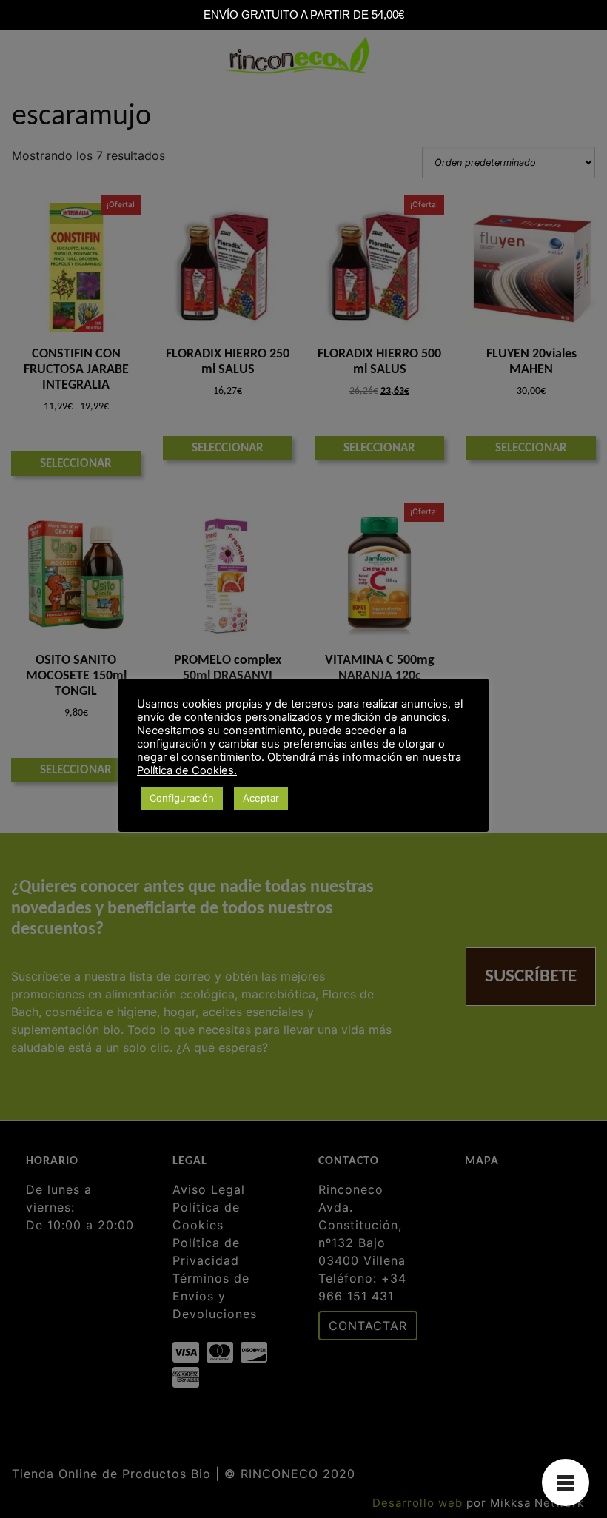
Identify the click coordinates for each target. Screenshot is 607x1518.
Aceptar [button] (261, 798)
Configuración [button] (182, 798)
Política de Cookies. (187, 770)
